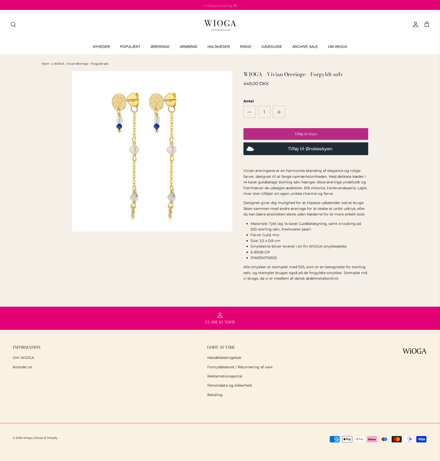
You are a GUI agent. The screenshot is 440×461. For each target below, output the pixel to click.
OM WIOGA (337, 47)
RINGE (245, 47)
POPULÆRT (130, 47)
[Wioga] (220, 24)
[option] (152, 151)
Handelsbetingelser (224, 357)
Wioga (27, 438)
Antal (248, 101)
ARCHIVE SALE (305, 47)
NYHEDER (101, 47)
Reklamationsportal (224, 376)
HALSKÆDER (219, 47)
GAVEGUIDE (272, 47)
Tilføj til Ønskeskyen (310, 148)
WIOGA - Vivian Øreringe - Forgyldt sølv (81, 64)
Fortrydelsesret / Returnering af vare (239, 367)
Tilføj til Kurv (306, 134)
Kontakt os (22, 367)
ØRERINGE (160, 47)
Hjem (46, 64)
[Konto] (414, 24)
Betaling (215, 394)
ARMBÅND (188, 47)
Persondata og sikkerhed (229, 385)
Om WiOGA (23, 357)
